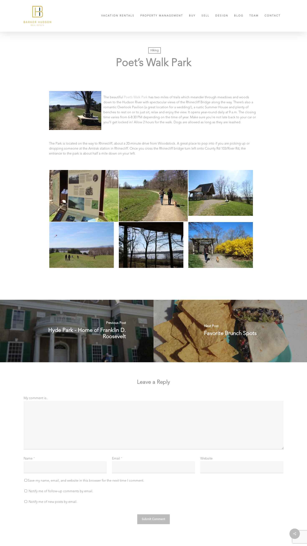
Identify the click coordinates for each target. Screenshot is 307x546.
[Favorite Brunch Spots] (230, 331)
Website (206, 458)
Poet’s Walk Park (136, 97)
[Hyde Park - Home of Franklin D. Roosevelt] (77, 331)
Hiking (154, 50)
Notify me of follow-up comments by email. (61, 491)
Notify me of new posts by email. (53, 502)
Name (29, 458)
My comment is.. (36, 398)
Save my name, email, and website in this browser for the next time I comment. (86, 480)
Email (117, 458)
